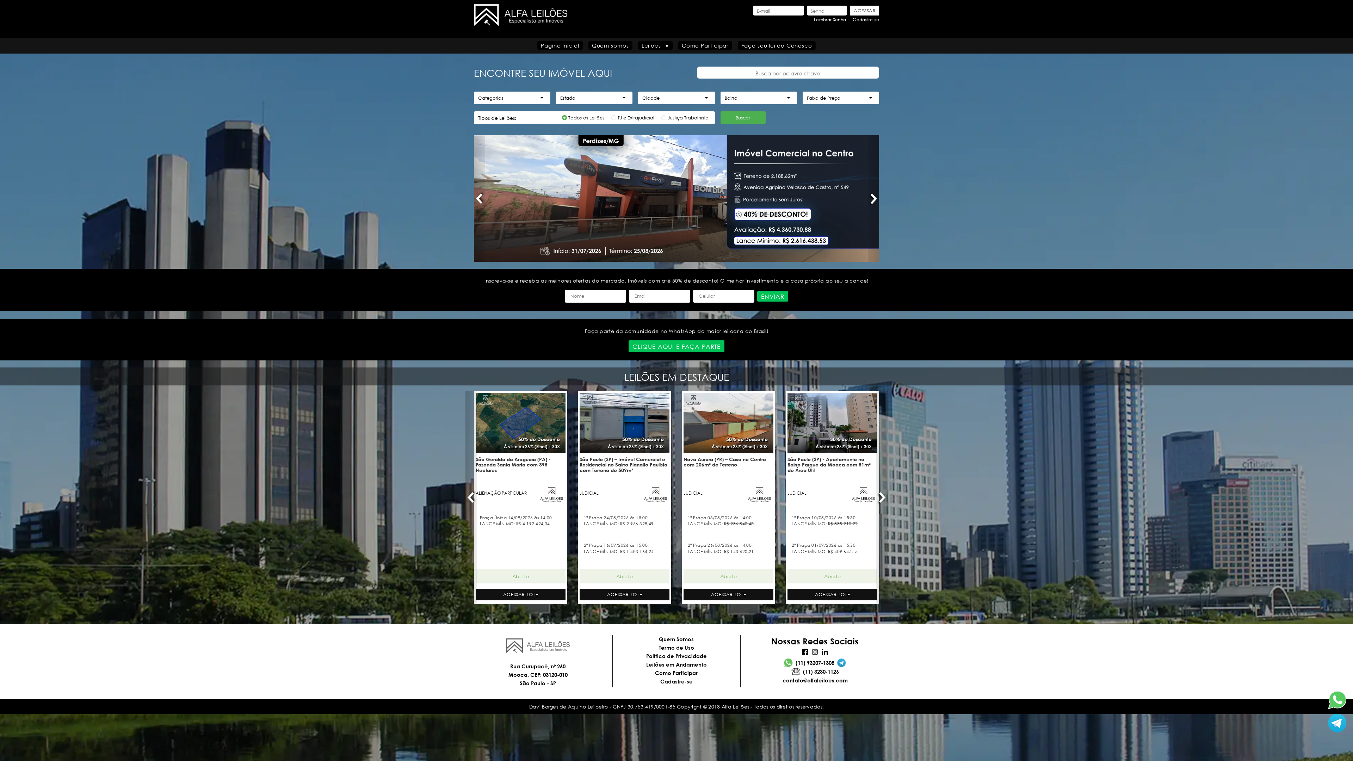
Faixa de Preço (823, 98)
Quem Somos (676, 639)
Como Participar (705, 45)
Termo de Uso (676, 647)
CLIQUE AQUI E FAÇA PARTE (676, 346)
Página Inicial (560, 45)
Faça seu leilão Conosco (776, 45)
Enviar (772, 296)
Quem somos (610, 45)
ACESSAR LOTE (520, 595)
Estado (567, 98)
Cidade (651, 98)
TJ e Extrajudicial (636, 118)
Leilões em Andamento (676, 664)
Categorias (490, 98)
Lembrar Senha (830, 20)
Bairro (731, 98)
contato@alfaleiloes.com (815, 680)
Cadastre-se (866, 20)
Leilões (651, 45)
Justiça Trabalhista (688, 118)
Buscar (743, 118)
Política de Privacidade (676, 656)
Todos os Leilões (586, 118)
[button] (479, 198)
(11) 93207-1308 (815, 663)
